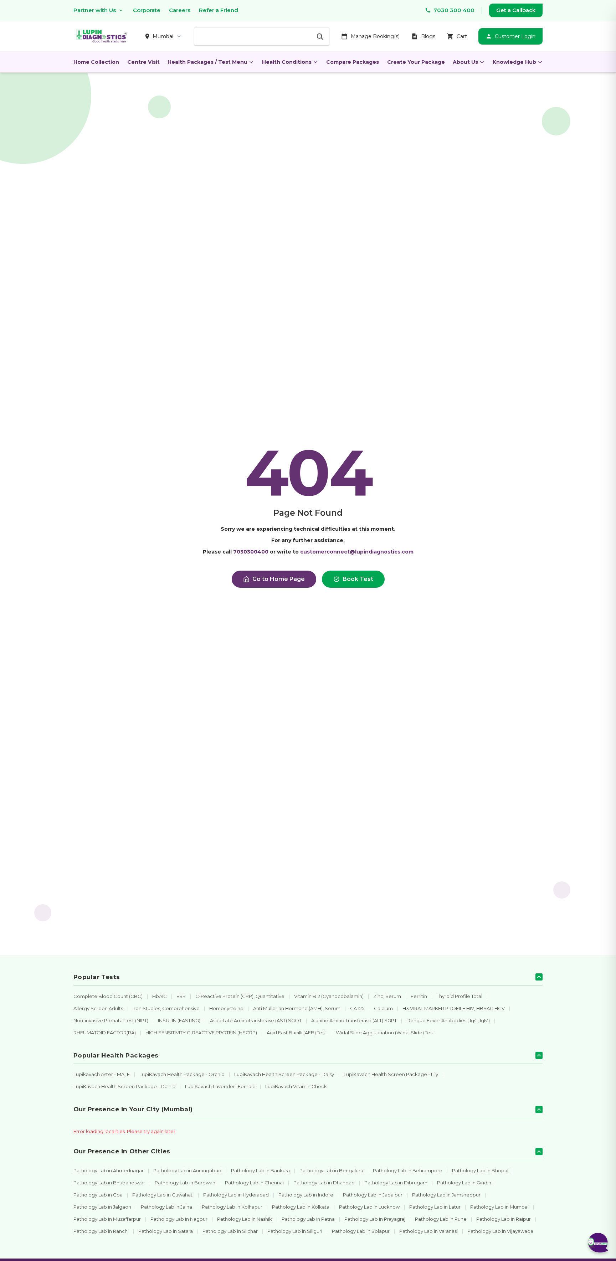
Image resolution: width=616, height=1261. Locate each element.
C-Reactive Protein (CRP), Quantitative (239, 996)
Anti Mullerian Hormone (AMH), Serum (296, 1008)
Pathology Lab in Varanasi (428, 1231)
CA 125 (357, 1008)
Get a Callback (515, 10)
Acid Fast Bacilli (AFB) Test (296, 1032)
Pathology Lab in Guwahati (163, 1195)
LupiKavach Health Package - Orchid (182, 1074)
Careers (179, 10)
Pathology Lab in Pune (441, 1219)
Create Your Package (416, 62)
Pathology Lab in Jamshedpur (446, 1195)
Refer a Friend (218, 10)
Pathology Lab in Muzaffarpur (107, 1219)
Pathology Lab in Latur (435, 1207)
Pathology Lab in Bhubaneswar (109, 1182)
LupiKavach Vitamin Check (296, 1086)
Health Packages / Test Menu (207, 62)
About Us (465, 62)
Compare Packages (352, 62)
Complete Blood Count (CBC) (108, 996)
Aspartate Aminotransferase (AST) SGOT (256, 1020)
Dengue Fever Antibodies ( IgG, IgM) (448, 1020)
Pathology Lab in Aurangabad (187, 1170)
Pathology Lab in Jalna (166, 1207)
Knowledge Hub (514, 62)
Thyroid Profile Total (459, 996)
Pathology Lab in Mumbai (499, 1207)
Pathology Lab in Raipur (503, 1219)
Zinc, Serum (387, 996)
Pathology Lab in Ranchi (101, 1231)
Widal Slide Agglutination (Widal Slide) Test (385, 1032)
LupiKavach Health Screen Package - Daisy (284, 1074)
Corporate (146, 10)
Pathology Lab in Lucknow (369, 1207)
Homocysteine (226, 1008)
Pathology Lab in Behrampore (407, 1170)
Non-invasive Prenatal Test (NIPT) (110, 1020)
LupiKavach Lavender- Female (220, 1086)
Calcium (383, 1008)
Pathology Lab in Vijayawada (500, 1231)
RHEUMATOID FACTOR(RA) (104, 1032)
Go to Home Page (278, 579)
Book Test (358, 579)
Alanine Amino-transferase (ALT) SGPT (354, 1020)
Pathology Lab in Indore (305, 1195)
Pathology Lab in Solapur (361, 1231)
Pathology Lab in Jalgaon (102, 1207)
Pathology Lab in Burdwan (185, 1182)
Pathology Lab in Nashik (244, 1219)
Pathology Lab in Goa (98, 1195)
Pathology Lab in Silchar (230, 1231)
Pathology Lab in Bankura (260, 1170)
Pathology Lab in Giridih (464, 1182)
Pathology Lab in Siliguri (294, 1231)
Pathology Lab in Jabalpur (372, 1195)
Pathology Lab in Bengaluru (331, 1170)
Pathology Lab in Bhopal (480, 1170)
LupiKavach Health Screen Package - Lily (391, 1074)
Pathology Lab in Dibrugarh (395, 1182)
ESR (181, 996)
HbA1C (159, 996)
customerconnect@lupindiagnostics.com (357, 552)
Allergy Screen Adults (98, 1008)
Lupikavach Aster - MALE (101, 1074)
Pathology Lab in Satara (165, 1231)
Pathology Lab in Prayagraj (374, 1219)
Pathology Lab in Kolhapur (232, 1207)
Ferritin (419, 996)
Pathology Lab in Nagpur (178, 1219)
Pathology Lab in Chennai (254, 1182)
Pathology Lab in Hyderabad (236, 1195)
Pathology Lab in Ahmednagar (108, 1170)
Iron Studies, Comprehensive (166, 1008)
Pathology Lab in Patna (308, 1219)
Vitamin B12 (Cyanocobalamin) (329, 996)
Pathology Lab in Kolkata (300, 1207)
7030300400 (250, 552)
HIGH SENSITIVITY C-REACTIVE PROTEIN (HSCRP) (201, 1032)
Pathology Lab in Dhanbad (324, 1182)
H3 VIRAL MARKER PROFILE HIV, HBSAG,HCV (453, 1008)
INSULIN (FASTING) (179, 1020)
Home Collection (96, 62)
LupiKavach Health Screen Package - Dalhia (124, 1086)
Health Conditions (287, 62)
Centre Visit (143, 62)
